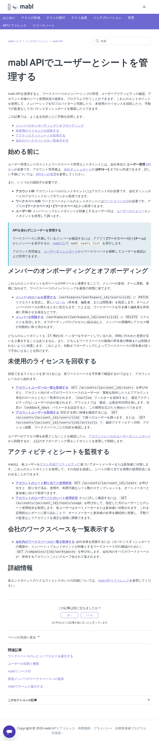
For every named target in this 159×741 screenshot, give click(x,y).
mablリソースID (19, 671)
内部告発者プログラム (130, 728)
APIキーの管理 (46, 174)
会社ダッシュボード (78, 169)
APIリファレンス (15, 25)
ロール (60, 302)
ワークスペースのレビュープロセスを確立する (40, 656)
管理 (131, 18)
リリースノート (44, 25)
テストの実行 (55, 18)
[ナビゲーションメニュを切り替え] (144, 7)
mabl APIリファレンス (113, 580)
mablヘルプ (14, 41)
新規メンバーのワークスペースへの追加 (36, 679)
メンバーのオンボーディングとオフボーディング (50, 125)
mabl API (58, 41)
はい (69, 615)
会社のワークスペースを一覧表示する (42, 140)
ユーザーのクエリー (130, 211)
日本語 (57, 733)
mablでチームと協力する (25, 686)
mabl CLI (59, 243)
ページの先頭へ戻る (22, 637)
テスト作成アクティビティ (58, 464)
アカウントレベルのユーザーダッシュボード (120, 436)
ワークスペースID (116, 201)
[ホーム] (20, 7)
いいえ (89, 615)
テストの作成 (30, 18)
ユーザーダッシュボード (61, 251)
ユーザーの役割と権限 (23, 663)
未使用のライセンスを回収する (37, 130)
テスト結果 (79, 18)
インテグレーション (107, 18)
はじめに (9, 18)
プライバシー (103, 728)
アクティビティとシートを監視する (40, 135)
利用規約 (84, 728)
